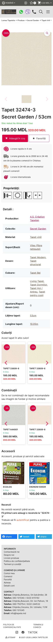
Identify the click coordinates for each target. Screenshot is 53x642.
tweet (25, 536)
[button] (26, 99)
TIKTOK (33, 632)
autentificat (22, 519)
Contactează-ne (11, 552)
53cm (33, 315)
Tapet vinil (36, 237)
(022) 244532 (33, 604)
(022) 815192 (32, 598)
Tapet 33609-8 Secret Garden (11, 369)
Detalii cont (9, 585)
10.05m (34, 323)
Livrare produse (11, 558)
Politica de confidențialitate (17, 561)
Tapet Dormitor (38, 284)
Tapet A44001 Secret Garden (11, 430)
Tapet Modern (38, 257)
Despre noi (9, 555)
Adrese (7, 582)
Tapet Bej (35, 272)
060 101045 (18, 610)
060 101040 (18, 598)
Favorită (8, 579)
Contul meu (9, 573)
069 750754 (19, 604)
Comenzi (8, 576)
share (8, 536)
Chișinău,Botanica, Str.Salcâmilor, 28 (29, 594)
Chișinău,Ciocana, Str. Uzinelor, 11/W (29, 607)
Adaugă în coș (17, 138)
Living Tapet (37, 281)
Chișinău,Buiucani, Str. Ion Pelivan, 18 (30, 601)
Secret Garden (38, 228)
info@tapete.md (18, 613)
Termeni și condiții (12, 564)
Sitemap (11, 637)
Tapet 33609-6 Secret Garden (38, 369)
